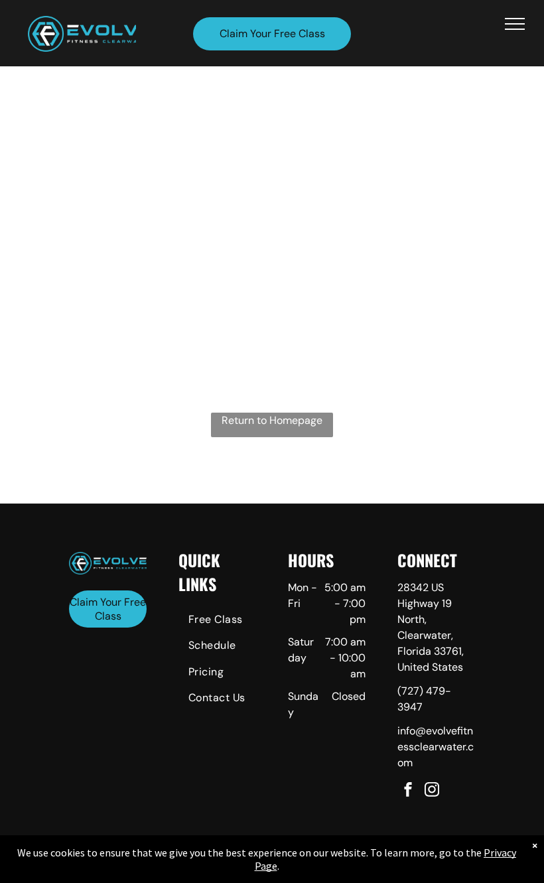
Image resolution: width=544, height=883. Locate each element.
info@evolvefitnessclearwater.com (435, 747)
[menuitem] (226, 621)
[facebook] (408, 791)
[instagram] (431, 791)
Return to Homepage (272, 420)
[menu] (515, 24)
